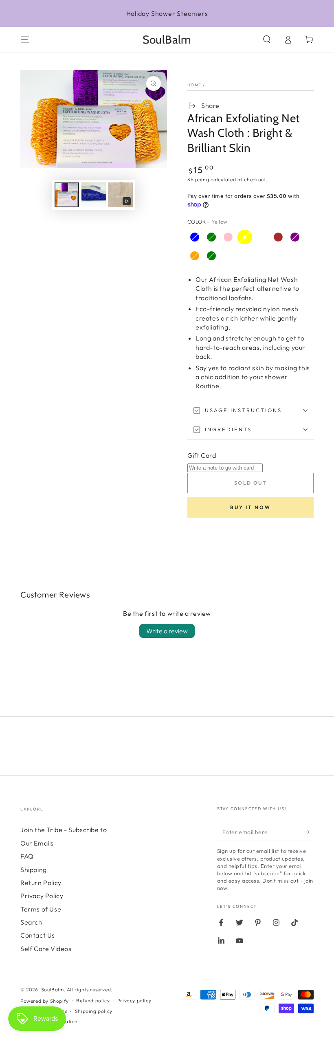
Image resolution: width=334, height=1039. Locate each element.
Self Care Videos (46, 949)
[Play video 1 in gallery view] (120, 194)
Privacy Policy (41, 896)
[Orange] (194, 255)
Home (194, 85)
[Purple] (295, 237)
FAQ (27, 856)
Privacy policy (134, 1000)
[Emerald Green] (211, 237)
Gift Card (201, 455)
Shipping (198, 179)
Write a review (167, 631)
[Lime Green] (211, 255)
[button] (266, 39)
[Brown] (278, 237)
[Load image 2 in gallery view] (93, 194)
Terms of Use (40, 909)
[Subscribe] (309, 832)
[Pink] (228, 237)
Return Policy (41, 883)
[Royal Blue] (194, 237)
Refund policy (93, 1000)
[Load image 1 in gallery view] (67, 194)
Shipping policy (93, 1011)
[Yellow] (244, 237)
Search (31, 922)
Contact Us (37, 935)
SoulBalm (52, 989)
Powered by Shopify (44, 1001)
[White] (261, 237)
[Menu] (24, 39)
